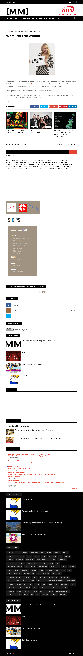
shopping (10, 591)
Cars (60, 556)
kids (8, 573)
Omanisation (71, 580)
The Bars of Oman (62, 591)
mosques (27, 577)
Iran (69, 570)
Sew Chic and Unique (16, 473)
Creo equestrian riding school (32, 364)
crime (22, 563)
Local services (29, 573)
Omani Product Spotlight (55, 580)
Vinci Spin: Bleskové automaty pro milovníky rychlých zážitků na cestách (35, 456)
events (52, 566)
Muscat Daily (52, 577)
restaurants (11, 587)
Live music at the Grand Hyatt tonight (38, 131)
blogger (73, 152)
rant (72, 584)
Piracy (37, 584)
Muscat (42, 577)
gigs (16, 570)
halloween (24, 570)
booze (36, 556)
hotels (57, 570)
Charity (67, 556)
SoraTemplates (17, 653)
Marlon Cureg (13, 460)
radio (50, 584)
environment (42, 566)
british (44, 556)
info (63, 570)
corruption (62, 559)
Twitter (14, 316)
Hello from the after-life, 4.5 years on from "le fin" (39, 341)
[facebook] (70, 2)
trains (26, 594)
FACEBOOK (15, 305)
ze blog (62, 594)
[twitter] (73, 2)
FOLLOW (73, 310)
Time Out (10, 594)
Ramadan (64, 584)
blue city (21, 556)
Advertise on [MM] (29, 18)
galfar (9, 570)
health (33, 570)
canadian (52, 556)
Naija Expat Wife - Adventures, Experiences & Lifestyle (29, 454)
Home (8, 2)
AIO (18, 552)
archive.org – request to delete (19, 468)
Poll (43, 584)
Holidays (49, 570)
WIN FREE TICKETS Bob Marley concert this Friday (15, 131)
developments (32, 563)
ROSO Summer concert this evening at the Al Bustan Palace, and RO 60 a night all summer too (64, 133)
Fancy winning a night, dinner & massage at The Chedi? (34, 430)
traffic (19, 594)
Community (30, 559)
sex (59, 587)
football (71, 566)
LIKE (74, 305)
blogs (65, 552)
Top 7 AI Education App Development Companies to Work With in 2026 (34, 462)
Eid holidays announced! (30, 376)
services (51, 587)
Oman (32, 580)
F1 (58, 566)
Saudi (35, 587)
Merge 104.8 (56, 573)
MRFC (35, 577)
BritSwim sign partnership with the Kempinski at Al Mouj (42, 523)
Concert (24, 31)
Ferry (64, 566)
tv (32, 594)
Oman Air (40, 580)
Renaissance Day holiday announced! (35, 511)
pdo (30, 584)
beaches (57, 552)
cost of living (11, 563)
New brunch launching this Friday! (34, 534)
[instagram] (76, 2)
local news (17, 573)
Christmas (19, 559)
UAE (37, 594)
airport (24, 552)
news (24, 580)
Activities (10, 552)
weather (45, 594)
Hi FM (32, 84)
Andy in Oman (13, 481)
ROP (20, 587)
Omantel (10, 584)
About (13, 2)
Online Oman (21, 584)
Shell (65, 587)
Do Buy (42, 563)
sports (27, 591)
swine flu (50, 591)
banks (49, 552)
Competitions (15, 31)
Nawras (17, 580)
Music (9, 580)
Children (10, 559)
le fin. (24, 352)
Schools (42, 587)
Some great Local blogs (49, 18)
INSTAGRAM (15, 310)
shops (19, 591)
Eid (57, 563)
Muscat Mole (64, 577)
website (54, 594)
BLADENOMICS (14, 466)
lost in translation (43, 573)
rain (56, 584)
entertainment (30, 566)
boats (29, 556)
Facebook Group (14, 23)
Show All (74, 488)
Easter (51, 563)
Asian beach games (36, 552)
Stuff (41, 591)
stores (34, 591)
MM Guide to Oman (13, 577)
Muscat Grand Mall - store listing (17, 426)
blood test (10, 556)
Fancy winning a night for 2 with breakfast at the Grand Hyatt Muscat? (40, 438)
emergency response (14, 566)
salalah (27, 587)
